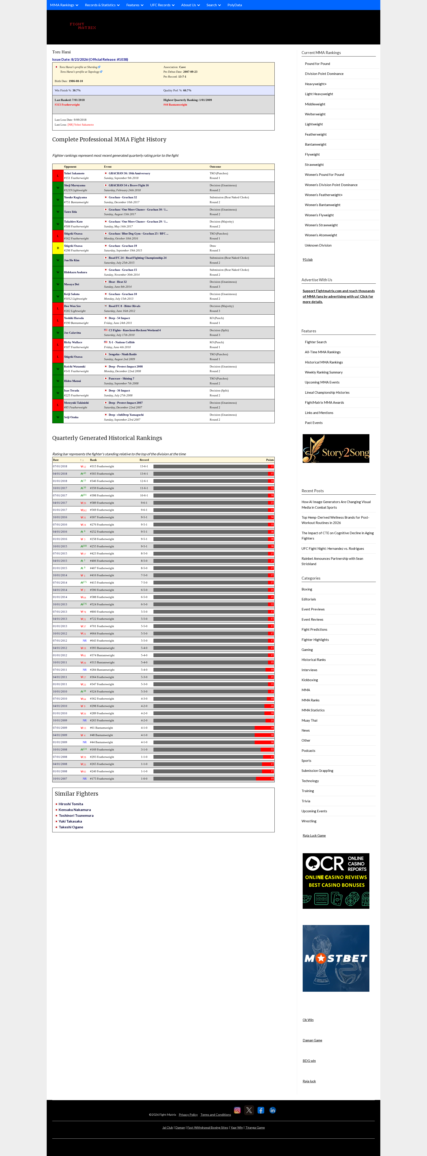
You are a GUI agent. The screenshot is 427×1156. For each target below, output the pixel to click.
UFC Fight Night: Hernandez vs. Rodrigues (333, 548)
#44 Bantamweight (175, 104)
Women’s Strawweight (321, 225)
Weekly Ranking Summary (324, 372)
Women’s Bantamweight (322, 205)
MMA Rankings (62, 5)
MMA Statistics (313, 710)
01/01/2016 (60, 539)
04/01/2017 (60, 502)
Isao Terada (71, 390)
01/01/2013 (60, 626)
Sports (306, 761)
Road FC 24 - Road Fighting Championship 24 (138, 257)
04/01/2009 (60, 735)
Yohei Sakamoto (84, 124)
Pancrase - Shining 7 (121, 378)
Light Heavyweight (319, 94)
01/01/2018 (60, 481)
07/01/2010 (60, 698)
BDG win (309, 1061)
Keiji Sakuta (72, 294)
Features (132, 5)
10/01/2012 (60, 633)
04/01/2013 (60, 618)
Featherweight (316, 134)
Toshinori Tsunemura (76, 815)
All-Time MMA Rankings (323, 352)
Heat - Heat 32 (118, 281)
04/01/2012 (60, 648)
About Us (188, 5)
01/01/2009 (60, 742)
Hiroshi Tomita (71, 804)
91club (308, 259)
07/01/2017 (60, 495)
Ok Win (308, 1020)
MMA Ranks (311, 700)
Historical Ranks (314, 660)
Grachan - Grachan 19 (123, 245)
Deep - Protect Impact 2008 (126, 366)
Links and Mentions (319, 413)
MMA (306, 690)
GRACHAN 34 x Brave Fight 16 (129, 185)
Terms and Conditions (215, 1114)
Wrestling (309, 821)
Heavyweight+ (316, 84)
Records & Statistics (100, 5)
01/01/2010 (60, 713)
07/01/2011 (60, 669)
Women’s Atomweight (321, 235)
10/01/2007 (60, 778)
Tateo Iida (70, 211)
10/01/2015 (60, 546)
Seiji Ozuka (71, 417)
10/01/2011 (60, 662)
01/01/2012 (60, 655)
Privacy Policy (188, 1114)
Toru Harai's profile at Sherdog (78, 67)
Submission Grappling (317, 771)
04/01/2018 (60, 473)
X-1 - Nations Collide (122, 342)
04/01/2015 (60, 560)
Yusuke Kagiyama (75, 197)
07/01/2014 (60, 582)
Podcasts (308, 751)
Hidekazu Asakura (75, 272)
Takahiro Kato (73, 221)
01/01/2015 (60, 568)
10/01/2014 (60, 575)
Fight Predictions (314, 629)
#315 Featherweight (67, 104)
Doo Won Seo (72, 306)
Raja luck (309, 1081)
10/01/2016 (60, 517)
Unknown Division (318, 245)
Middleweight (315, 104)
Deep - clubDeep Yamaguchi (126, 414)
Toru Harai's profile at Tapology (79, 71)
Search (212, 5)
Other (306, 740)
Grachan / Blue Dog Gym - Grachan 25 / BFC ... (138, 233)
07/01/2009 (60, 727)
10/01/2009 (60, 720)
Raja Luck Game (314, 835)
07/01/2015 (60, 553)
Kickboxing (310, 680)
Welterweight (315, 114)
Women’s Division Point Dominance (331, 185)
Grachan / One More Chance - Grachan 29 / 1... (138, 221)
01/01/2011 (60, 684)
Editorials (309, 599)
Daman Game (312, 1040)
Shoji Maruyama (74, 185)
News (306, 730)
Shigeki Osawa (73, 233)
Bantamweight (315, 144)
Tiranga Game (255, 1127)
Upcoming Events (314, 811)
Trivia (306, 801)
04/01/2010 (60, 706)
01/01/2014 (60, 597)
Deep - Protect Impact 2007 (126, 402)
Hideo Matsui (72, 381)
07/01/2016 (60, 524)
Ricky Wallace (73, 342)
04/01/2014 (60, 590)
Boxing (307, 589)
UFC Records (160, 5)
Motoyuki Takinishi (76, 402)
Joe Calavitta (72, 332)
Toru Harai (61, 52)
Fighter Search (316, 342)
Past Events (314, 423)
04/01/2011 (60, 677)
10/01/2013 (60, 604)
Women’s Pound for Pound (324, 175)
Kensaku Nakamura (75, 809)
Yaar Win (237, 1127)
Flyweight (312, 154)
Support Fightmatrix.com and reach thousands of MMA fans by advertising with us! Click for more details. (339, 296)
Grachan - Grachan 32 (123, 197)
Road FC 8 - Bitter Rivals (124, 306)
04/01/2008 (60, 764)
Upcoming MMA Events (322, 382)
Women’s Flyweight (319, 215)
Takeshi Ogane (71, 827)
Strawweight (314, 165)
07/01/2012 (60, 640)
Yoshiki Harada (74, 318)
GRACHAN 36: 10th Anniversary (129, 173)
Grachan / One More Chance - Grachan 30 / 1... (138, 209)
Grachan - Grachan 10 (123, 294)
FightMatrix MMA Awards (324, 402)
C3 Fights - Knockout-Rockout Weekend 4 (135, 330)
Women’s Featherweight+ (324, 195)
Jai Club (167, 1127)
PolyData (235, 5)
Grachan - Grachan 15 (123, 269)
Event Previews (313, 609)
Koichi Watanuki (74, 366)
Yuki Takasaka (70, 821)
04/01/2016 (60, 531)
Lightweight (314, 124)
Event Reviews (312, 619)
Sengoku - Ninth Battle (123, 354)
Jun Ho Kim (71, 260)
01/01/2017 (60, 510)
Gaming (307, 650)
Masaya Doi (71, 284)
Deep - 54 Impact (119, 318)
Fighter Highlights (315, 640)
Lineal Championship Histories (327, 392)
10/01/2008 (60, 749)
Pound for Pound (317, 64)
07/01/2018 (60, 466)
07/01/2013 (60, 611)
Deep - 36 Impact (119, 390)
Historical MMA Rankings (324, 362)
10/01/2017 (60, 488)
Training (308, 791)
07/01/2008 (60, 757)
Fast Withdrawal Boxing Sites (207, 1127)
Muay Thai (309, 720)
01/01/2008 (60, 771)
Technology (310, 781)
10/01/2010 (60, 691)
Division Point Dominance (324, 74)
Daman (180, 1127)
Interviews (309, 670)
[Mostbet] (336, 990)
